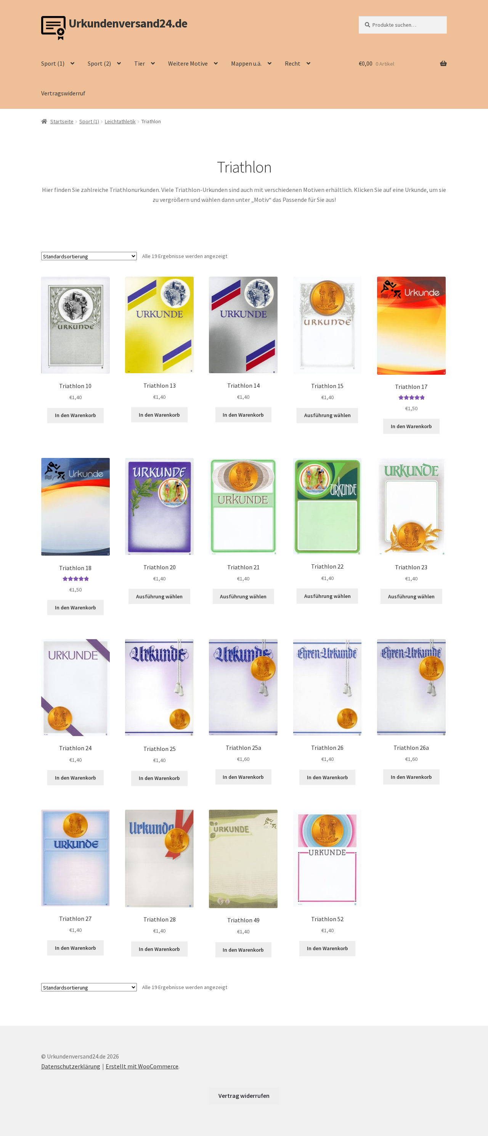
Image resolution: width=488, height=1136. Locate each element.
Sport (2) (99, 63)
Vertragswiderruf (63, 93)
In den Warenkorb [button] (75, 415)
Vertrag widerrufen (244, 1095)
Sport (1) (52, 63)
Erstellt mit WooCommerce (142, 1066)
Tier (139, 63)
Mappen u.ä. (246, 63)
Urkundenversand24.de (128, 23)
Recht (292, 63)
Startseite (62, 121)
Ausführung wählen (327, 415)
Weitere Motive (188, 63)
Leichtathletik (120, 121)
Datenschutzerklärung (70, 1066)
